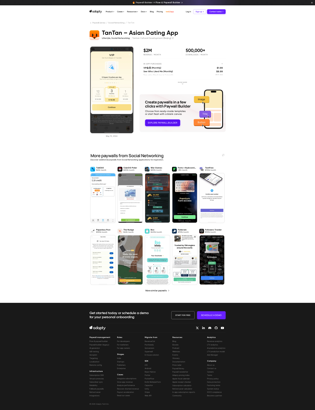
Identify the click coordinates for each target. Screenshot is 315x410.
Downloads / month (197, 55)
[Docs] (146, 11)
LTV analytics (212, 345)
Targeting (93, 358)
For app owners (123, 348)
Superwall (149, 351)
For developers (123, 341)
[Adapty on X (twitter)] (197, 328)
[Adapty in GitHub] (216, 328)
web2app (170, 11)
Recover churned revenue (128, 389)
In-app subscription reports (183, 392)
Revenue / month (152, 55)
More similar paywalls (156, 290)
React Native (150, 372)
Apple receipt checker (181, 382)
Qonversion (149, 348)
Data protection (213, 382)
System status (213, 389)
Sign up (199, 11)
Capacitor (149, 385)
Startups (120, 362)
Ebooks (175, 345)
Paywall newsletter (180, 372)
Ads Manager (212, 355)
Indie (119, 358)
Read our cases (123, 395)
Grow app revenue (125, 382)
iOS (146, 365)
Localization (94, 362)
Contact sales (215, 11)
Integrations (94, 396)
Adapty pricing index (181, 375)
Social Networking (116, 23)
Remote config (95, 365)
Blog (152, 11)
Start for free (182, 315)
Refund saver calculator (182, 389)
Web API (148, 396)
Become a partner (214, 396)
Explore (162, 122)
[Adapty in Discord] (210, 328)
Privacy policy (213, 379)
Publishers (121, 365)
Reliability (93, 385)
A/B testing (94, 351)
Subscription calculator (181, 385)
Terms (209, 375)
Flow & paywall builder (98, 341)
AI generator (94, 348)
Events (175, 355)
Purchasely (149, 345)
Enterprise (121, 368)
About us (210, 365)
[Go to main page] (95, 11)
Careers (210, 372)
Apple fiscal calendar (181, 379)
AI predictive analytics (216, 348)
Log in (188, 11)
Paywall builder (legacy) (99, 345)
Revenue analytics (214, 341)
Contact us (211, 368)
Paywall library (178, 368)
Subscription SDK (96, 375)
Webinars (176, 351)
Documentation (178, 362)
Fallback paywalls (96, 389)
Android (148, 368)
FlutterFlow (149, 379)
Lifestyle (106, 38)
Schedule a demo (211, 315)
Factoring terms (213, 385)
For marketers (122, 345)
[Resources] (137, 11)
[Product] (113, 11)
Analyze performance (126, 385)
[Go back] (90, 23)
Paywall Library (98, 23)
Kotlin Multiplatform (153, 382)
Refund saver (95, 392)
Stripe (147, 392)
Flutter (147, 375)
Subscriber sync (96, 382)
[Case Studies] (123, 11)
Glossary (176, 358)
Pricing (160, 11)
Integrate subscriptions (126, 378)
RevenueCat (150, 341)
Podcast (175, 348)
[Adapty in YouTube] (222, 328)
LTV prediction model (216, 351)
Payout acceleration (125, 392)
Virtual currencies (96, 379)
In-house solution (152, 355)
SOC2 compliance (214, 392)
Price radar (176, 365)
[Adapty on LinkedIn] (203, 328)
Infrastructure (96, 371)
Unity (147, 389)
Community (177, 396)
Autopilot (93, 355)
